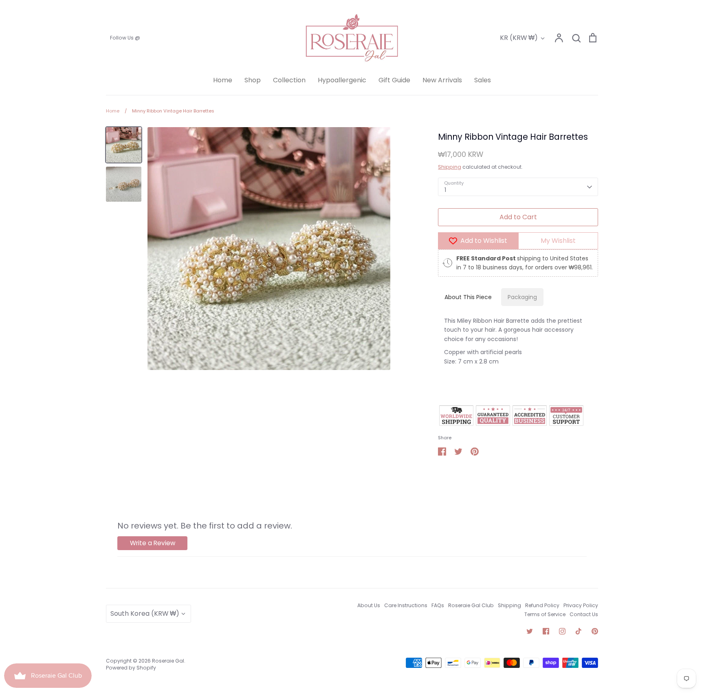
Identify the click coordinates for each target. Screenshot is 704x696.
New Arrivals (442, 80)
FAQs (437, 605)
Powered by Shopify (131, 667)
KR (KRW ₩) (519, 37)
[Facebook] (546, 631)
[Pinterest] (595, 631)
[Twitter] (529, 631)
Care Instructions (405, 605)
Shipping (449, 166)
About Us (368, 605)
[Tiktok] (578, 631)
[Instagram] (562, 631)
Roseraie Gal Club (471, 605)
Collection (289, 80)
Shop (252, 80)
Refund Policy (542, 605)
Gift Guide (394, 80)
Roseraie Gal (168, 660)
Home (222, 80)
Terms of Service (544, 614)
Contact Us (584, 614)
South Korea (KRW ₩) (144, 613)
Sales (482, 80)
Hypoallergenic (342, 80)
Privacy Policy (580, 605)
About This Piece (468, 297)
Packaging (522, 297)
